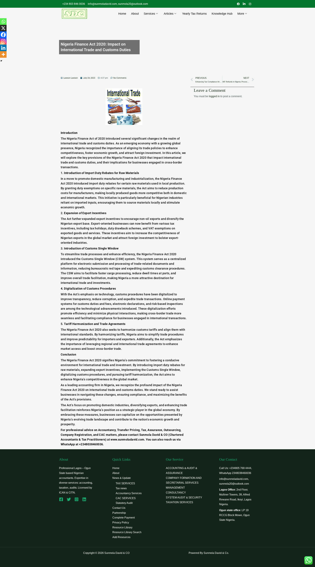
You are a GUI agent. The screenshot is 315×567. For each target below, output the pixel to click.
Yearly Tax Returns (194, 13)
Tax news (121, 488)
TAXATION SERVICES (179, 502)
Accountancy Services (129, 493)
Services (149, 13)
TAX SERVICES (125, 483)
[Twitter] (69, 499)
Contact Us (118, 507)
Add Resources (121, 537)
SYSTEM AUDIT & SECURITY (184, 497)
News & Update (121, 478)
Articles (168, 13)
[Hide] (1, 61)
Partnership (119, 512)
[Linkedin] (3, 48)
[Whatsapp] (3, 21)
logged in (214, 96)
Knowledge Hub (222, 13)
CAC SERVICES (126, 498)
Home (122, 13)
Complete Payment (123, 517)
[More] (3, 54)
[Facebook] (3, 34)
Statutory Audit (124, 503)
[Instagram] (3, 41)
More (240, 13)
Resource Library (122, 527)
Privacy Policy (120, 522)
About (135, 13)
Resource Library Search (126, 532)
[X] (3, 28)
